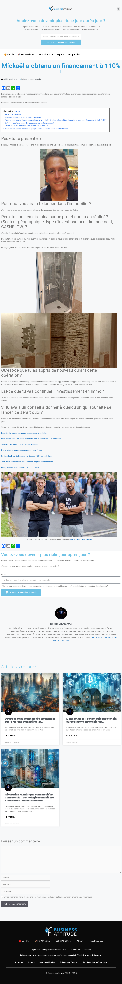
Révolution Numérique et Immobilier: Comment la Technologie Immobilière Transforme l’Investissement (29, 797)
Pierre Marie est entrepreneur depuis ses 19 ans (21, 450)
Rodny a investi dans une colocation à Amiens (20, 467)
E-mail (4, 574)
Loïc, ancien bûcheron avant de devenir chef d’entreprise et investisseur (31, 439)
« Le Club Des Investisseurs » (81, 539)
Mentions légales (47, 962)
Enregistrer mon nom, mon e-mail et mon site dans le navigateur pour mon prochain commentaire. (48, 897)
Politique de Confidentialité (95, 962)
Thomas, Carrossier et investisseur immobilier (20, 444)
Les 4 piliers (44, 54)
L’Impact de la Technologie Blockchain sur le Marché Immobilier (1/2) (91, 720)
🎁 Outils (9, 54)
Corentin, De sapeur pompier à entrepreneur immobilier (24, 433)
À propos (19, 962)
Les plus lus (74, 54)
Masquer (18, 111)
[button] (118, 9)
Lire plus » (10, 736)
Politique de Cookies (69, 962)
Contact (31, 962)
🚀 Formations (26, 54)
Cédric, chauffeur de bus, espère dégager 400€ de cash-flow (26, 456)
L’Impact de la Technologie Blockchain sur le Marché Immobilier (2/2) (30, 720)
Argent (60, 54)
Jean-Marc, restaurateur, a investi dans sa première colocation (27, 462)
